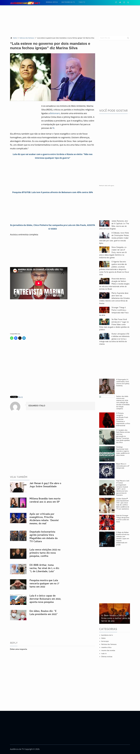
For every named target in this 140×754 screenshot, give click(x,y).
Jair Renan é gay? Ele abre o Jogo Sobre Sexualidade (45, 485)
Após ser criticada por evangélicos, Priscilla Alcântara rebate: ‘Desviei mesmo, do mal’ (44, 519)
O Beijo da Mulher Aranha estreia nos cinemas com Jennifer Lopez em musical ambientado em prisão (122, 539)
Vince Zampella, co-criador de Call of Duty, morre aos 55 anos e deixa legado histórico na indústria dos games (113, 252)
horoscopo (105, 641)
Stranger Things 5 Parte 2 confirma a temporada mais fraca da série (113, 311)
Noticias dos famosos (26, 38)
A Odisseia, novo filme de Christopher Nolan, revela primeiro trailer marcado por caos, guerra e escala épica (114, 238)
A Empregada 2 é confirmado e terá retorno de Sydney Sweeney (122, 383)
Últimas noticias (106, 656)
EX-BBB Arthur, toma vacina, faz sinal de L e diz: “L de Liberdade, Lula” (45, 568)
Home (15, 38)
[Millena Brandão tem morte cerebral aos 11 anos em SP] (18, 503)
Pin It (20, 397)
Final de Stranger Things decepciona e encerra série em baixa (122, 519)
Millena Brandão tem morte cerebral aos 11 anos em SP (45, 500)
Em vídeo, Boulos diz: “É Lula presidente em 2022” (44, 613)
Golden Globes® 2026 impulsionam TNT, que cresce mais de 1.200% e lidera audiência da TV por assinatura (122, 504)
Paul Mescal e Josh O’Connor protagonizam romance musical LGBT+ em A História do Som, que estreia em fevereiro (122, 488)
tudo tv (82, 2)
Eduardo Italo (36, 406)
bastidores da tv (68, 2)
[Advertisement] (70, 20)
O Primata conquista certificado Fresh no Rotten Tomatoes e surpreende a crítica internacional (123, 419)
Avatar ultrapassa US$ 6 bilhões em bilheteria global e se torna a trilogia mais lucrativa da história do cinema (114, 339)
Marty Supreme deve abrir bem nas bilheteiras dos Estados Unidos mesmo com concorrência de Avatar (114, 298)
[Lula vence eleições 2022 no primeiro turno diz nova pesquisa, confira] (18, 554)
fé (53, 128)
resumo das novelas (108, 650)
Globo (103, 638)
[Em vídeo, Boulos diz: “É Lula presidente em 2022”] (18, 615)
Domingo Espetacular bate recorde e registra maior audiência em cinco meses (123, 451)
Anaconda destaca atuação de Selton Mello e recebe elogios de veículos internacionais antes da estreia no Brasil (114, 284)
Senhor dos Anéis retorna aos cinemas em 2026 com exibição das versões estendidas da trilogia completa (123, 403)
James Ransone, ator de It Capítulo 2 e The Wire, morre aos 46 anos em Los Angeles (114, 225)
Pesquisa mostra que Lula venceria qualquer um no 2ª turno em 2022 (44, 584)
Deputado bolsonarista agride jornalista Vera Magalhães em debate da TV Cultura (43, 537)
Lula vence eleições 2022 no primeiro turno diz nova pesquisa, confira (45, 553)
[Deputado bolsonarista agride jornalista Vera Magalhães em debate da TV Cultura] (18, 536)
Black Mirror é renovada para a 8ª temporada (122, 466)
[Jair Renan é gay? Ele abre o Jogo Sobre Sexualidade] (18, 487)
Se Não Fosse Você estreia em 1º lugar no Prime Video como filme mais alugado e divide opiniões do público (114, 324)
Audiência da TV (17, 749)
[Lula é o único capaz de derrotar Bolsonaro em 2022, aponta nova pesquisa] (18, 600)
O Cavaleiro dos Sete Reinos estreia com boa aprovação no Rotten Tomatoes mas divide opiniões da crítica (123, 436)
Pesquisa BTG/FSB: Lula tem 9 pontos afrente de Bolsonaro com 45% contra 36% (52, 192)
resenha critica (52, 2)
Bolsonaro (55, 113)
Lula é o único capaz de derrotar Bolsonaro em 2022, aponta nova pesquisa (45, 599)
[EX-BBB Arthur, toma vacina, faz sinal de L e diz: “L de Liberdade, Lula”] (18, 569)
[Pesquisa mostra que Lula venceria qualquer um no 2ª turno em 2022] (18, 584)
